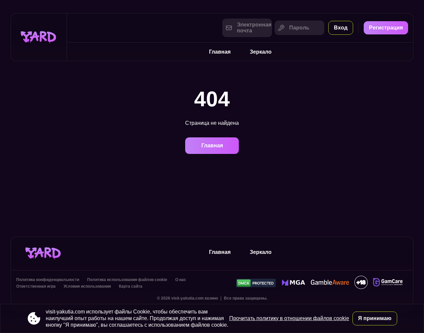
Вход (340, 27)
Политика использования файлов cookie (127, 279)
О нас (180, 279)
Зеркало (261, 52)
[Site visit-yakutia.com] (39, 37)
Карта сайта (130, 286)
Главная (220, 52)
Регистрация (386, 27)
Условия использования (87, 286)
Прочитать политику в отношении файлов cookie (289, 318)
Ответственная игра (36, 286)
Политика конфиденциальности (47, 279)
